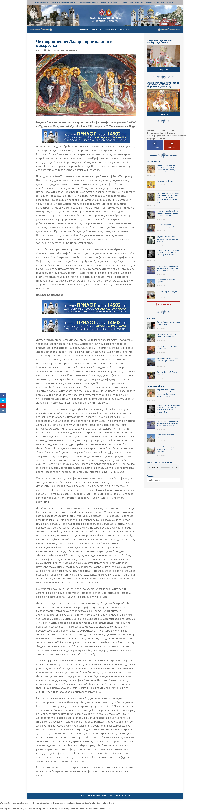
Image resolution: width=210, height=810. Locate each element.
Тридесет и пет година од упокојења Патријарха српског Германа (168, 239)
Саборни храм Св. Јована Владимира (92, 3)
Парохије (95, 29)
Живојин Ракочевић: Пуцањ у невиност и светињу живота (167, 335)
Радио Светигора (41, 3)
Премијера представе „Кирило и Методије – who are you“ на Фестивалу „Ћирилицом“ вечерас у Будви (168, 253)
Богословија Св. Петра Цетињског (142, 3)
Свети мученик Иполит (165, 181)
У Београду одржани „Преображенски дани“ (165, 226)
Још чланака (163, 304)
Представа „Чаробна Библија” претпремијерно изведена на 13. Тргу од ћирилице (167, 213)
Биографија (163, 70)
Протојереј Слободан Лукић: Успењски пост (167, 347)
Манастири (109, 29)
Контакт (125, 3)
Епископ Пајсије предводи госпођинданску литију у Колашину (166, 449)
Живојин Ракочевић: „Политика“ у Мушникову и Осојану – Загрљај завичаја (168, 360)
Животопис (163, 114)
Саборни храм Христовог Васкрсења (63, 3)
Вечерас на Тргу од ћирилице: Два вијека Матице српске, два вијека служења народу (168, 268)
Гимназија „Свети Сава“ (166, 3)
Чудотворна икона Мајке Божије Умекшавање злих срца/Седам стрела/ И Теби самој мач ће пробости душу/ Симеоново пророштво (168, 197)
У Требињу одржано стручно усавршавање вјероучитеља (167, 293)
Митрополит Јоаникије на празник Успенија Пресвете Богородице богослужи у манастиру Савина (166, 168)
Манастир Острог (114, 3)
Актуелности (125, 29)
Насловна (83, 29)
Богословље (71, 50)
